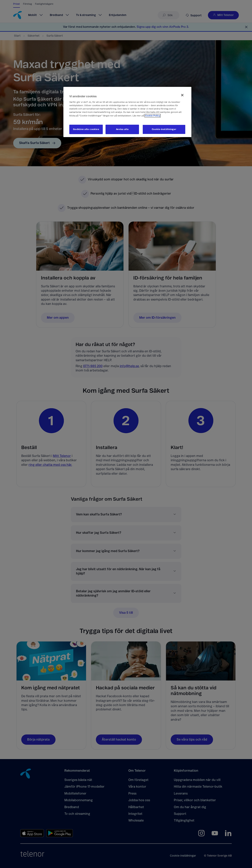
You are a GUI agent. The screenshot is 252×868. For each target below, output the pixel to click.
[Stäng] (182, 95)
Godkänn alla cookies (86, 129)
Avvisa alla (122, 129)
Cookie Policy (152, 116)
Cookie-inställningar (164, 129)
